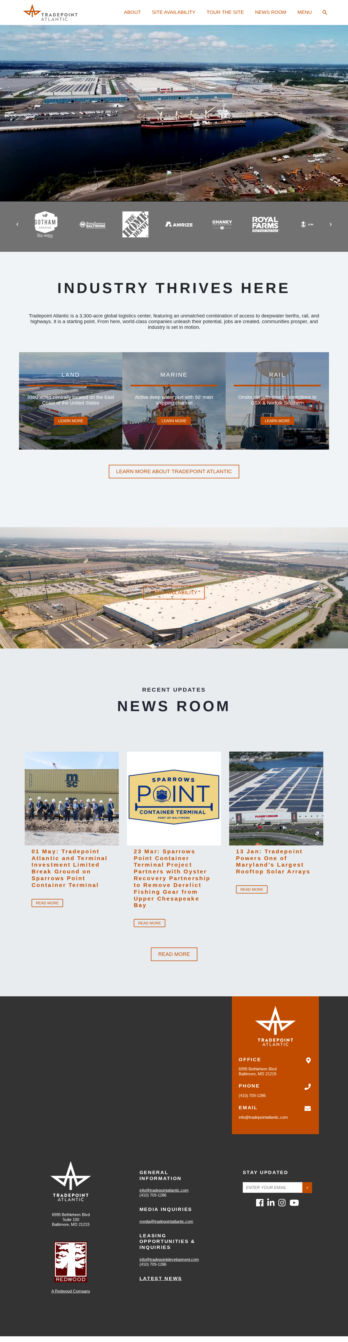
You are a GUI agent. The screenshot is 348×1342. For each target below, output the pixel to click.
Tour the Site (225, 12)
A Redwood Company (70, 1291)
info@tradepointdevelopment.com (169, 1259)
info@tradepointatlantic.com (263, 1117)
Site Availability (173, 12)
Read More (174, 954)
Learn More (70, 421)
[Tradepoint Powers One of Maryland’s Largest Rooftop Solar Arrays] (276, 798)
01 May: (70, 868)
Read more (47, 903)
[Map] (174, 1065)
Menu (304, 12)
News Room (270, 12)
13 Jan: (273, 861)
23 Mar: (172, 878)
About (132, 12)
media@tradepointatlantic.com (166, 1221)
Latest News (160, 1278)
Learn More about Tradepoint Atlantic (174, 471)
